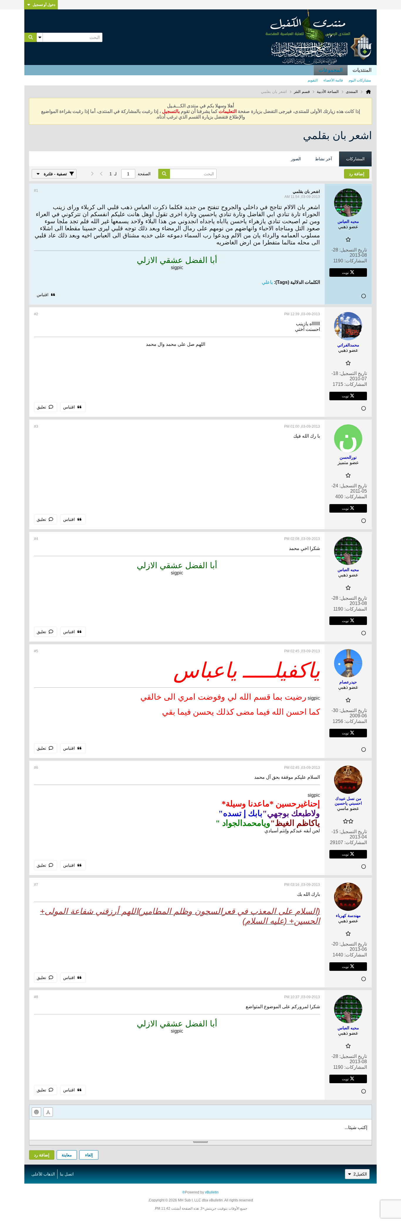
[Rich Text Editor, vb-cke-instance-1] (200, 1129)
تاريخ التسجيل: (353, 249)
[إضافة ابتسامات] (36, 1112)
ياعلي (267, 282)
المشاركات (355, 158)
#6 (36, 768)
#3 (36, 426)
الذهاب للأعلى (43, 1174)
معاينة (67, 1155)
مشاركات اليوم (360, 80)
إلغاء (89, 1155)
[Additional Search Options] (39, 37)
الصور (296, 158)
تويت (345, 272)
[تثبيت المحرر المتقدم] (48, 1112)
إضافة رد (41, 1155)
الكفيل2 (360, 1174)
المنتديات (362, 70)
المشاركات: (355, 260)
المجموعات (331, 70)
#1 (36, 191)
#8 (36, 997)
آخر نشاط (323, 158)
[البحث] (30, 37)
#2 (36, 314)
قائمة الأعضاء (333, 80)
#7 (36, 885)
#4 (36, 539)
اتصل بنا (67, 1174)
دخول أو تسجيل (44, 5)
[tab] (355, 159)
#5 (36, 651)
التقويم (313, 80)
